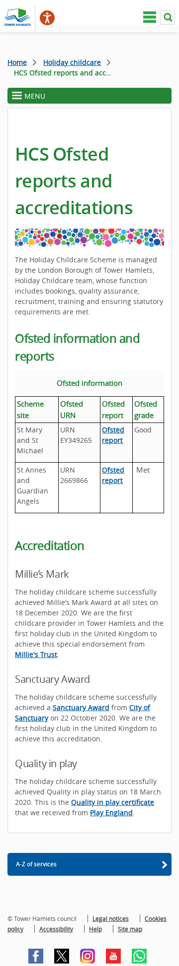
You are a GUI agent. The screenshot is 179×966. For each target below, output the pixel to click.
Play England (111, 812)
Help (95, 929)
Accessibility (56, 929)
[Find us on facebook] (35, 956)
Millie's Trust (36, 654)
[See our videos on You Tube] (113, 956)
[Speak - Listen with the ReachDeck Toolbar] (47, 17)
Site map (130, 929)
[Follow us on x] (61, 956)
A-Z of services (36, 864)
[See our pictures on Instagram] (87, 956)
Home (17, 62)
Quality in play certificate (112, 802)
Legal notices (110, 918)
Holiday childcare (72, 62)
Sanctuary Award (81, 707)
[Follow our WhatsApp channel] (139, 956)
